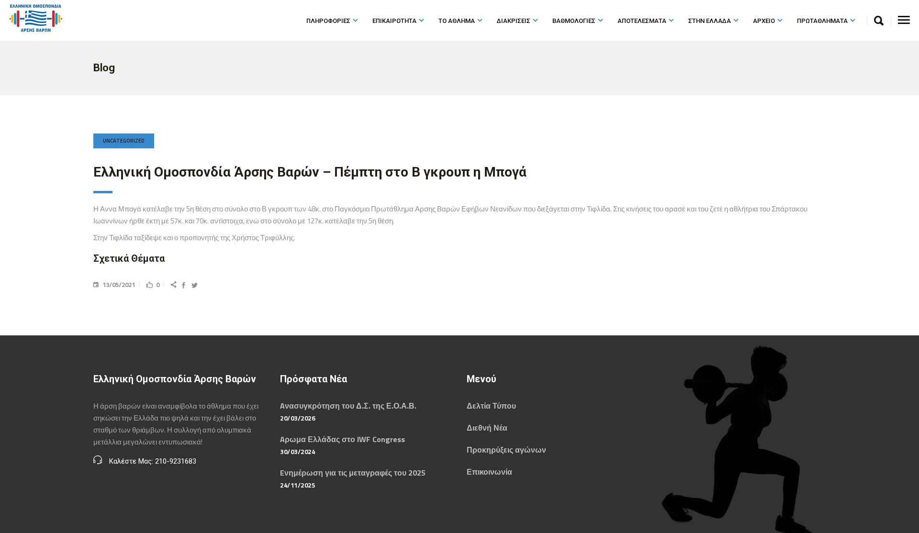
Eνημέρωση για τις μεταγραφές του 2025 (353, 472)
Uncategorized (124, 140)
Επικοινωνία (489, 471)
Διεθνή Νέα (487, 427)
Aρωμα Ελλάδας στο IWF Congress (342, 439)
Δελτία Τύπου (491, 405)
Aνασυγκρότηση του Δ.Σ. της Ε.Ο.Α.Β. (348, 405)
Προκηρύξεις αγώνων (506, 449)
